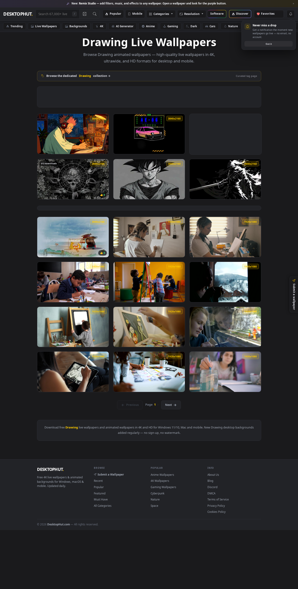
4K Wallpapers (160, 481)
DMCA (211, 493)
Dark (193, 26)
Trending (16, 26)
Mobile (137, 14)
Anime (150, 26)
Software (217, 14)
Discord (212, 487)
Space (154, 505)
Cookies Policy (216, 512)
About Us (213, 474)
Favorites (270, 14)
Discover (242, 14)
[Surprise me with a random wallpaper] (84, 14)
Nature (233, 26)
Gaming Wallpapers (163, 487)
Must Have (101, 499)
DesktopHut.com (58, 524)
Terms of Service (218, 499)
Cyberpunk (157, 493)
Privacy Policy (216, 505)
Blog (210, 481)
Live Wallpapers (46, 26)
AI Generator (124, 26)
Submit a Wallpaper (111, 474)
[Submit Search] (95, 14)
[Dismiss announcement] (293, 3)
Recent (98, 481)
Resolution (192, 14)
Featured (99, 493)
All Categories (103, 505)
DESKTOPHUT (50, 469)
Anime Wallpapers (162, 474)
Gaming (172, 26)
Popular (115, 14)
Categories (161, 14)
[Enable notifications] (291, 14)
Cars (212, 26)
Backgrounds (78, 26)
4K (101, 26)
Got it (269, 44)
